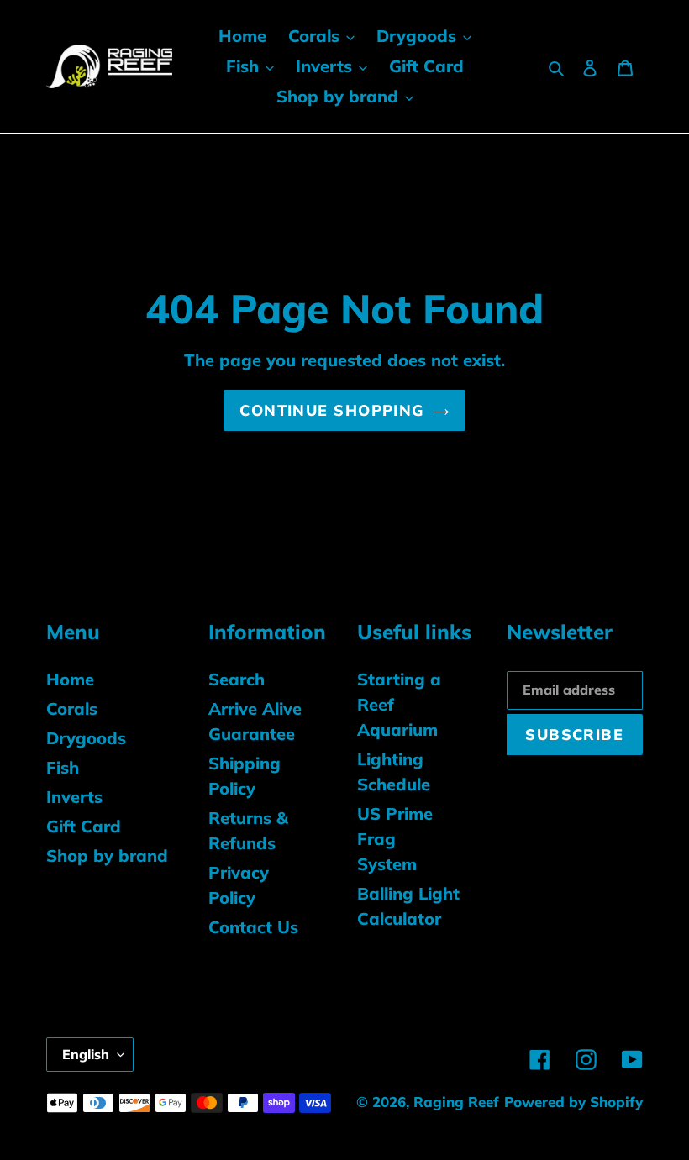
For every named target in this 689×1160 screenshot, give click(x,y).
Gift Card (83, 826)
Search (236, 679)
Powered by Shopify (573, 1101)
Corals (71, 708)
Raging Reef (456, 1101)
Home (70, 679)
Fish (62, 767)
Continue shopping (331, 410)
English (85, 1054)
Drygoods (86, 737)
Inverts (74, 796)
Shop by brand (107, 855)
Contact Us (253, 926)
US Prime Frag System (395, 838)
